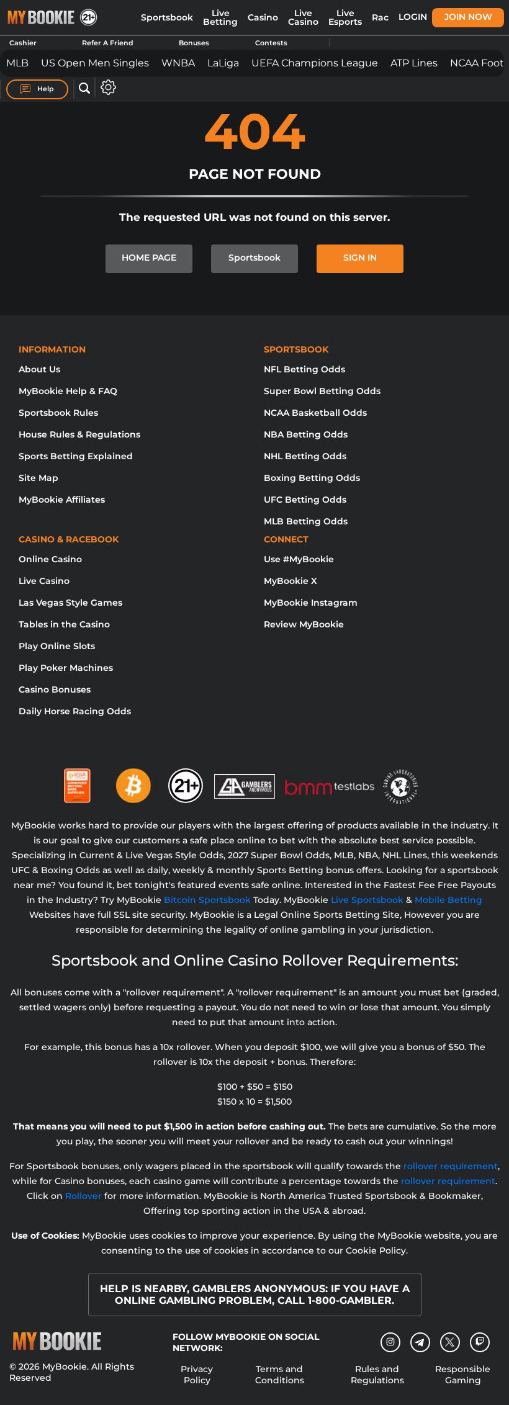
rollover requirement (450, 1166)
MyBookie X (290, 580)
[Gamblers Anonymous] (245, 780)
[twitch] (479, 1342)
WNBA (178, 63)
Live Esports (345, 17)
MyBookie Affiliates (62, 499)
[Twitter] (449, 1342)
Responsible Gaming (462, 1374)
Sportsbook (167, 17)
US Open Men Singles (95, 63)
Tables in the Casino (64, 624)
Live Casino (303, 17)
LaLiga (223, 63)
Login (413, 16)
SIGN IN (360, 257)
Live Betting (220, 17)
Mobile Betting (448, 899)
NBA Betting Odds (306, 434)
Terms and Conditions (279, 1374)
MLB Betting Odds (306, 521)
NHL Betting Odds (305, 456)
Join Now (468, 16)
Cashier (23, 42)
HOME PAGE (149, 257)
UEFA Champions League (314, 63)
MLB (17, 63)
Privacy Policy (197, 1374)
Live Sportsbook (367, 899)
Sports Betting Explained (76, 456)
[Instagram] (390, 1342)
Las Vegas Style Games (70, 602)
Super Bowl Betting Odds (322, 391)
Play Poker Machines (66, 667)
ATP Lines (414, 63)
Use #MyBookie (299, 559)
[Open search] (84, 89)
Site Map (38, 477)
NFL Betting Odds (304, 369)
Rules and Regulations (377, 1374)
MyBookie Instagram (311, 602)
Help (44, 88)
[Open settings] (106, 87)
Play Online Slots (57, 646)
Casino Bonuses (55, 689)
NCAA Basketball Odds (315, 412)
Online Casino (50, 559)
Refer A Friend (107, 42)
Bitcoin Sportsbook (207, 899)
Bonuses (194, 42)
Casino (263, 17)
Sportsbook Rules (58, 412)
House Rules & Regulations (79, 434)
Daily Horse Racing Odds (75, 711)
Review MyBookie (304, 624)
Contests (271, 42)
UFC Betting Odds (305, 499)
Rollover (83, 1195)
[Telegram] (420, 1342)
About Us (39, 369)
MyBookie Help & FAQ (68, 391)
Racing (387, 17)
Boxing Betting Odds (312, 477)
